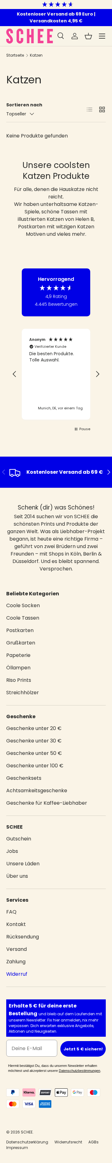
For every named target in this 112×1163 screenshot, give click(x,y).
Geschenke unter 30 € (34, 740)
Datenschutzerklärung (27, 1142)
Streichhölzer (22, 692)
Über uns (17, 876)
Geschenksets (23, 778)
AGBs (93, 1142)
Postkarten (20, 630)
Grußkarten (20, 642)
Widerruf (16, 974)
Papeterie (18, 655)
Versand (16, 949)
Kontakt (16, 924)
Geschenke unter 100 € (34, 765)
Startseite (15, 55)
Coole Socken (23, 605)
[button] (88, 36)
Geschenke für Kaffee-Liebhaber (46, 803)
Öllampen (18, 667)
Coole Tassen (22, 617)
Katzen (36, 55)
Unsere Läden (23, 863)
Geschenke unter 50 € (34, 753)
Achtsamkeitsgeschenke (36, 790)
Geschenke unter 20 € (34, 728)
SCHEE (27, 1132)
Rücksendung (22, 936)
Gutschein (18, 838)
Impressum (17, 1147)
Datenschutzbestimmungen (79, 1070)
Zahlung (16, 961)
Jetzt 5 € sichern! (83, 1049)
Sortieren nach (24, 105)
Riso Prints (18, 680)
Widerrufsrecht (68, 1142)
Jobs (12, 851)
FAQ (11, 911)
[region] (56, 374)
